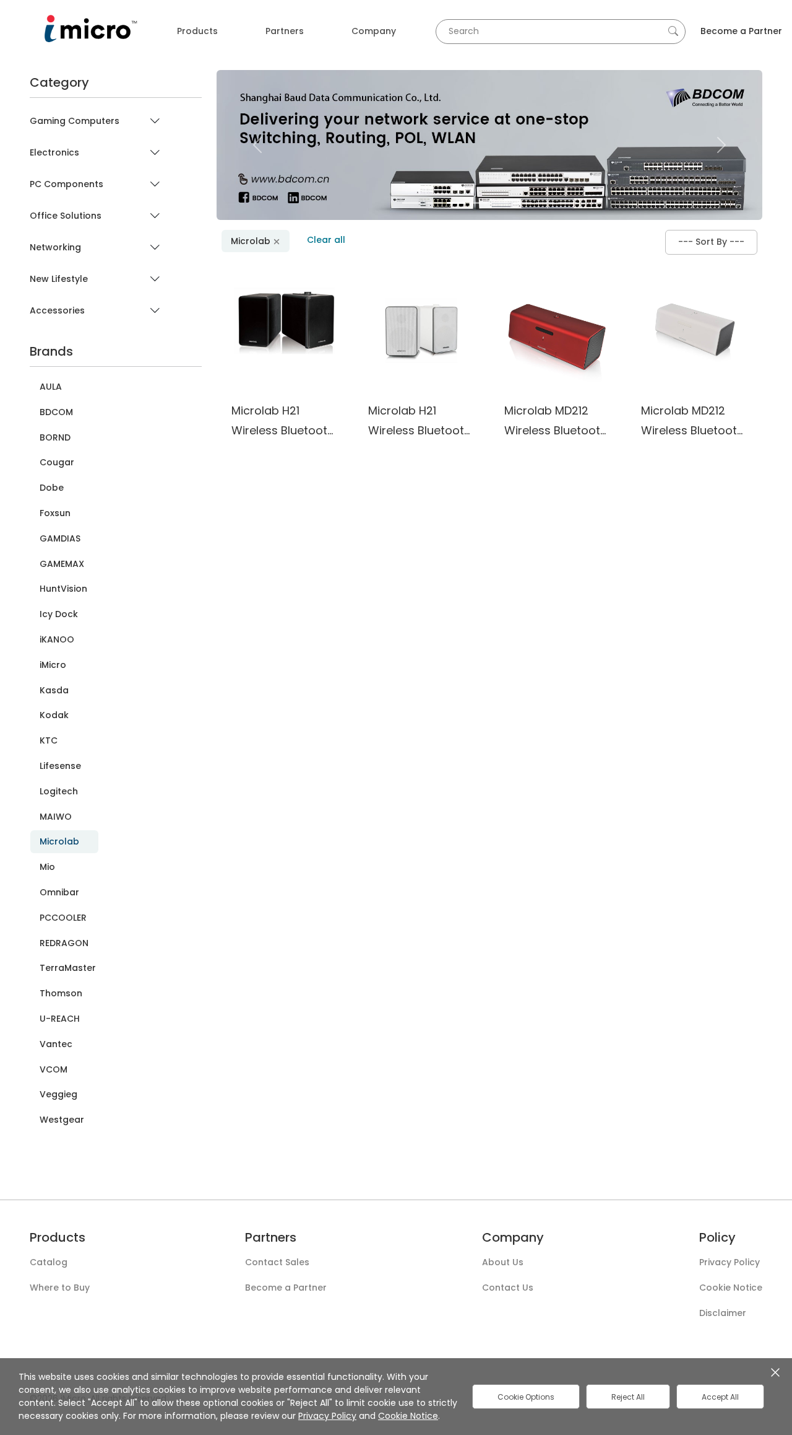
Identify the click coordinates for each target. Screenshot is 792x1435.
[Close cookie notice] (775, 1371)
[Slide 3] (456, 203)
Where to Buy (60, 1288)
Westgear (62, 1120)
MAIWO (56, 817)
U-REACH (60, 1019)
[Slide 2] (433, 203)
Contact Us (507, 1288)
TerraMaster (68, 968)
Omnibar (59, 892)
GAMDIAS (60, 538)
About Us (502, 1262)
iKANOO (57, 639)
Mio (47, 867)
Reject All (628, 1397)
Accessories (57, 310)
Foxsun (55, 513)
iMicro (53, 665)
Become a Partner (741, 31)
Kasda (54, 690)
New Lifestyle (59, 279)
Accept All (720, 1397)
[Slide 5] (500, 203)
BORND (55, 437)
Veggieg (58, 1094)
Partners (284, 31)
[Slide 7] (545, 203)
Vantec (56, 1044)
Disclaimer (722, 1313)
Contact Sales (277, 1262)
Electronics (54, 152)
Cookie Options (525, 1397)
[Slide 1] (411, 203)
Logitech (59, 791)
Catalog (48, 1262)
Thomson (61, 993)
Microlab (59, 841)
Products (197, 31)
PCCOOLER (63, 918)
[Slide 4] (478, 203)
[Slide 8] (567, 203)
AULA (51, 387)
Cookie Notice (730, 1288)
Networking (55, 247)
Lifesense (60, 766)
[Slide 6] (523, 203)
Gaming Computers (74, 121)
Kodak (54, 715)
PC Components (66, 184)
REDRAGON (64, 943)
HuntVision (63, 589)
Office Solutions (65, 216)
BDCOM (56, 412)
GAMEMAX (62, 564)
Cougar (57, 462)
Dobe (52, 488)
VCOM (53, 1069)
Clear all (326, 240)
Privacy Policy (729, 1262)
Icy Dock (59, 614)
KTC (49, 740)
